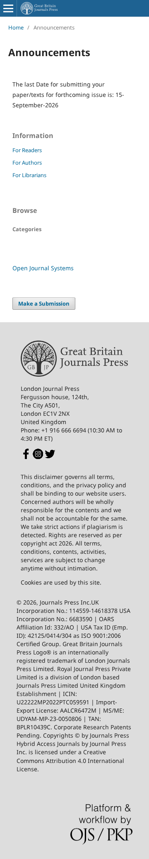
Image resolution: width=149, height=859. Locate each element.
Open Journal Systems (43, 268)
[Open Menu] (8, 8)
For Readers (27, 150)
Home (16, 27)
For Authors (27, 162)
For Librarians (29, 175)
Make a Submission (44, 303)
